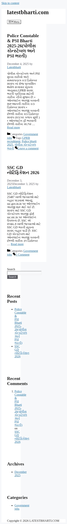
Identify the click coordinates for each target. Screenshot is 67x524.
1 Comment (22, 254)
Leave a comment (28, 148)
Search (11, 269)
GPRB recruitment (18, 139)
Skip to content (10, 3)
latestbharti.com (28, 12)
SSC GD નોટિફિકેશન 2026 (23, 170)
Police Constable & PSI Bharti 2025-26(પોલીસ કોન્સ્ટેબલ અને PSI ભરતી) (23, 45)
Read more (13, 127)
